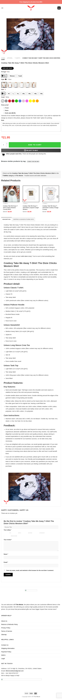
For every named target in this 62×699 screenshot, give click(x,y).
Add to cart (34, 145)
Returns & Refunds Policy (9, 624)
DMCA (3, 655)
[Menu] (2, 8)
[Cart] (59, 8)
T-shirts (17, 58)
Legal (3, 658)
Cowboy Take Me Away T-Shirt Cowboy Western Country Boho (10, 207)
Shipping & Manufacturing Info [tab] (23, 219)
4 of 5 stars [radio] (36, 532)
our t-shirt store (23, 256)
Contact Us (4, 645)
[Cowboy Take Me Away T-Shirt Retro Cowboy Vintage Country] (51, 194)
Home (3, 58)
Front (7, 108)
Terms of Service (6, 631)
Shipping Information (8, 648)
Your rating (7, 530)
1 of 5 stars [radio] (6, 532)
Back (6, 110)
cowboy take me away (33, 161)
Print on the (5, 105)
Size (2, 89)
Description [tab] (6, 219)
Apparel (10, 58)
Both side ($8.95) (10, 113)
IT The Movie (18, 604)
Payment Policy (6, 652)
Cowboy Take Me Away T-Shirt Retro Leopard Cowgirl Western (31, 207)
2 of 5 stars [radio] (15, 532)
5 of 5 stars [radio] (7, 536)
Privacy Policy (5, 628)
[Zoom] (3, 52)
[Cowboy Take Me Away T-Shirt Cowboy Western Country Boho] (11, 194)
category (8, 175)
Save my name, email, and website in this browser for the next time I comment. (30, 570)
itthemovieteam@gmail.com (15, 671)
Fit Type (4, 71)
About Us (4, 621)
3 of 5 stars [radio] (25, 532)
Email (6, 562)
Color (3, 97)
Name (6, 554)
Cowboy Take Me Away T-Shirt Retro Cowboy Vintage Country (50, 207)
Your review (8, 539)
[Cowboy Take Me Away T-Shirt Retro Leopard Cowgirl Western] (31, 194)
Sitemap (4, 634)
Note (2, 120)
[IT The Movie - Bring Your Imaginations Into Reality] (31, 8)
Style (3, 79)
